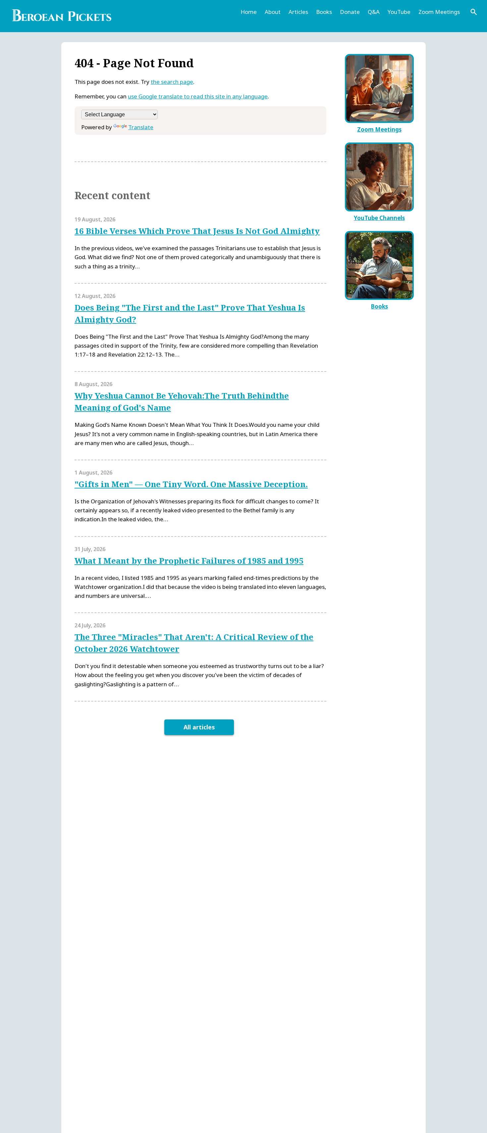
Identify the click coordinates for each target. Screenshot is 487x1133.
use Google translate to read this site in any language (198, 96)
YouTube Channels (379, 218)
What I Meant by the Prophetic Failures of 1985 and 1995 (189, 560)
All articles (199, 727)
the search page (172, 81)
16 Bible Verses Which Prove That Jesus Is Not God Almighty (197, 230)
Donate (350, 12)
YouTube (399, 12)
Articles (298, 12)
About (273, 12)
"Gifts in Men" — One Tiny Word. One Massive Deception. (191, 484)
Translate (140, 127)
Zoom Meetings (439, 12)
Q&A (374, 12)
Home (249, 12)
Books (324, 12)
